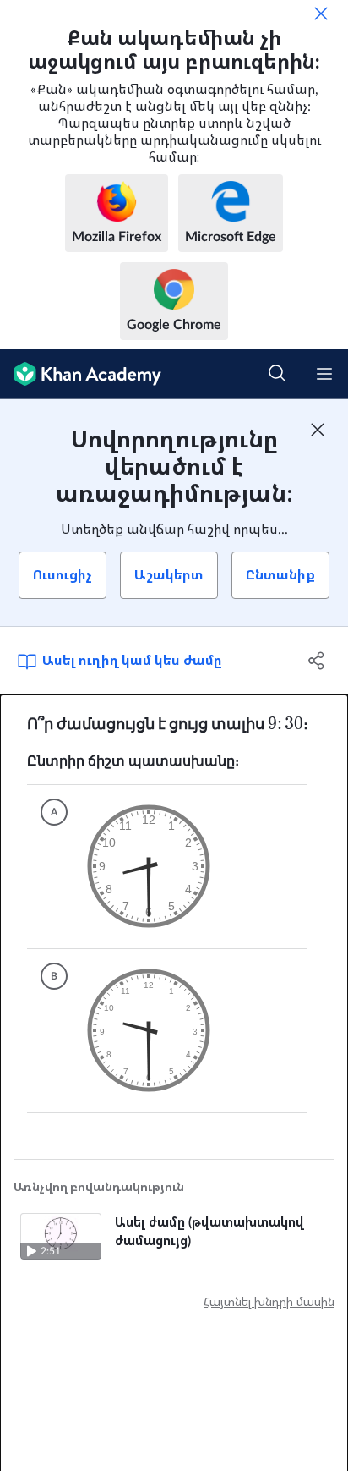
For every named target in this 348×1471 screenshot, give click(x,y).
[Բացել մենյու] (324, 374)
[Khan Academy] (80, 373)
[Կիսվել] (316, 661)
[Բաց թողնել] (320, 13)
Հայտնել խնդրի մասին (269, 1303)
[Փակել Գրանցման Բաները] (317, 430)
